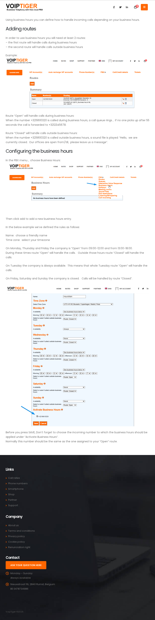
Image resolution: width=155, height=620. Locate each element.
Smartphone (16, 488)
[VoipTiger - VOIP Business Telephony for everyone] (24, 7)
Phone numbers (18, 483)
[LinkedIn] (126, 7)
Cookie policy (16, 541)
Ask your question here (26, 565)
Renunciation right (19, 547)
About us (13, 525)
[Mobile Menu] (144, 7)
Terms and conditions (21, 530)
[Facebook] (114, 7)
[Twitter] (120, 7)
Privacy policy (16, 536)
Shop (11, 494)
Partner (12, 499)
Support (13, 505)
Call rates (14, 478)
